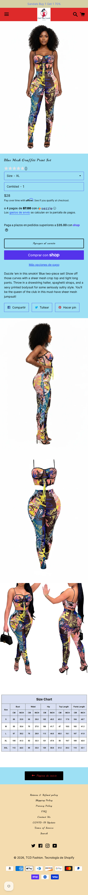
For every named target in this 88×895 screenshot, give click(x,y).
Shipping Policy (44, 800)
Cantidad (13, 186)
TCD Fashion (34, 857)
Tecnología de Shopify (59, 857)
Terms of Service (44, 827)
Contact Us (44, 817)
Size (9, 175)
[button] (44, 208)
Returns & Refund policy (44, 795)
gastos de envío (19, 212)
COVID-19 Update (44, 822)
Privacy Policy (44, 806)
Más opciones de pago (44, 264)
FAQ (44, 811)
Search (44, 833)
